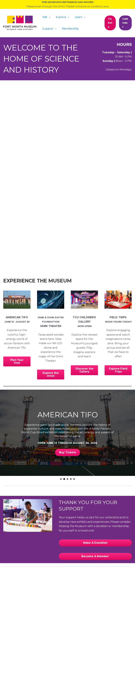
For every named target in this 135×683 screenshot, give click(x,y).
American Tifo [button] (64, 479)
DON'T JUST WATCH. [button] (61, 479)
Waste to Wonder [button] (71, 479)
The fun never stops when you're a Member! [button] (74, 479)
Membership (70, 28)
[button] (110, 23)
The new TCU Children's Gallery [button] (67, 479)
